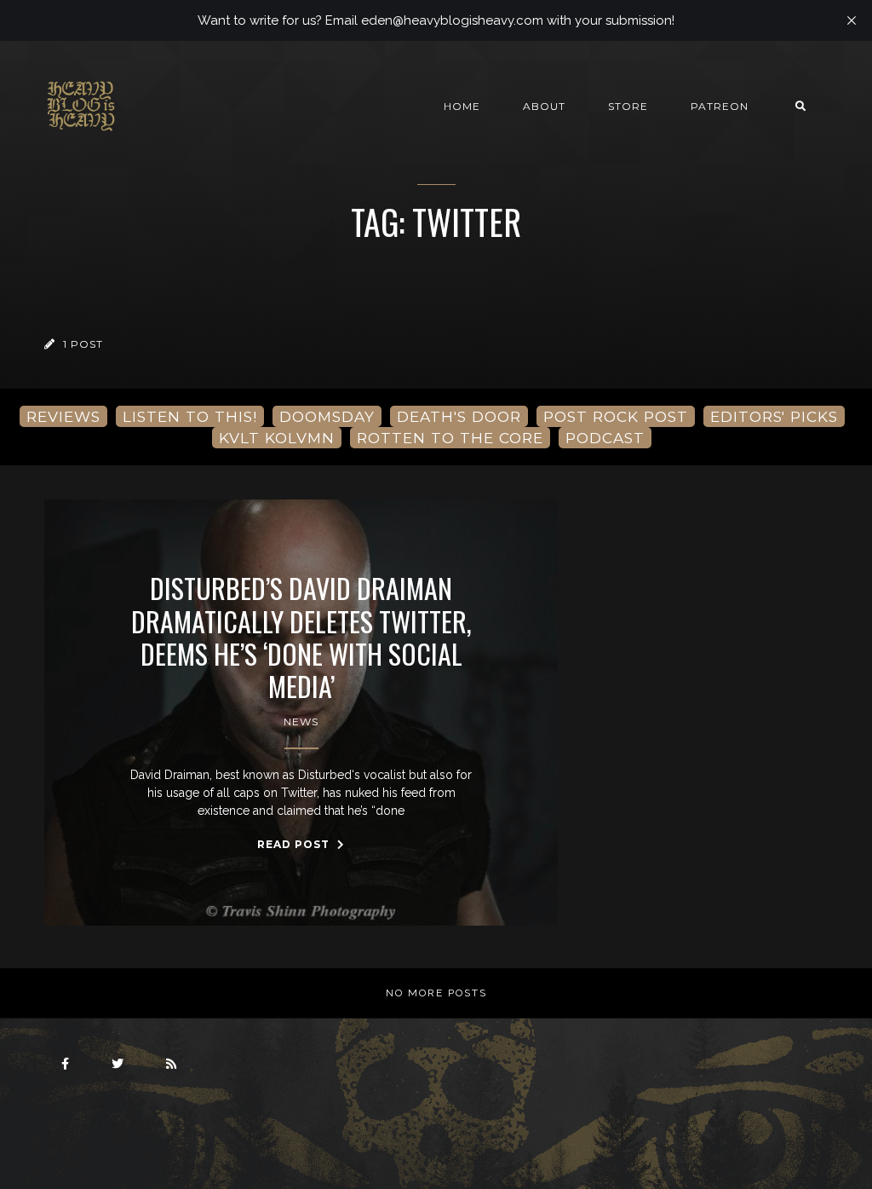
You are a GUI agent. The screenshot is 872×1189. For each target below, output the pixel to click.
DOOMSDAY (327, 416)
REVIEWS (63, 416)
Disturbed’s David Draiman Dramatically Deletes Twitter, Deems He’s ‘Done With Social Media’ (301, 637)
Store (628, 106)
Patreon (720, 106)
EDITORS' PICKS (774, 416)
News (301, 721)
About (544, 106)
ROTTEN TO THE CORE (450, 438)
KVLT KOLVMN (277, 438)
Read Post (295, 844)
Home (462, 106)
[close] (851, 20)
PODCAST (605, 438)
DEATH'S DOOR (459, 416)
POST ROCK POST (615, 416)
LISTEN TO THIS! (190, 416)
